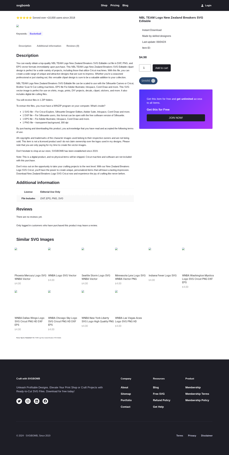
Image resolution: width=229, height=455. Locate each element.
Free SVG (159, 393)
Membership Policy (197, 400)
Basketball (35, 33)
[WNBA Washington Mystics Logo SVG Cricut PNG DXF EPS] (198, 260)
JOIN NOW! (176, 117)
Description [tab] (25, 46)
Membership (193, 387)
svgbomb (23, 5)
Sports (23, 338)
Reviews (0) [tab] (73, 46)
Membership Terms (197, 393)
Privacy (192, 435)
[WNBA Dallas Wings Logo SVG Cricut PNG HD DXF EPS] (31, 302)
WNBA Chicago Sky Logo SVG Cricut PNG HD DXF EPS (62, 321)
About (124, 387)
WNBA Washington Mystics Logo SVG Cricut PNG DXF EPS (198, 279)
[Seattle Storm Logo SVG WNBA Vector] (98, 260)
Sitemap (126, 393)
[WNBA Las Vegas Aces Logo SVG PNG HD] (131, 302)
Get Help (158, 406)
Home (18, 338)
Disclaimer (207, 435)
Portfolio (126, 400)
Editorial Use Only (50, 191)
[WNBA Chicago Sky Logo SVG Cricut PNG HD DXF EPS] (64, 302)
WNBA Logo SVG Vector (62, 275)
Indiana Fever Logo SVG (163, 275)
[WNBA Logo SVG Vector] (64, 260)
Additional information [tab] (49, 46)
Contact (125, 406)
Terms (179, 435)
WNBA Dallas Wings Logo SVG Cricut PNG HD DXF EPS (29, 321)
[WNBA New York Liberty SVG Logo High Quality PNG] (98, 302)
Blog (156, 387)
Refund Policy (161, 400)
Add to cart (161, 68)
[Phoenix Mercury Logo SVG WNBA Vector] (31, 260)
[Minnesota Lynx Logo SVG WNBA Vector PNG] (131, 260)
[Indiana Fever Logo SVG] (165, 260)
